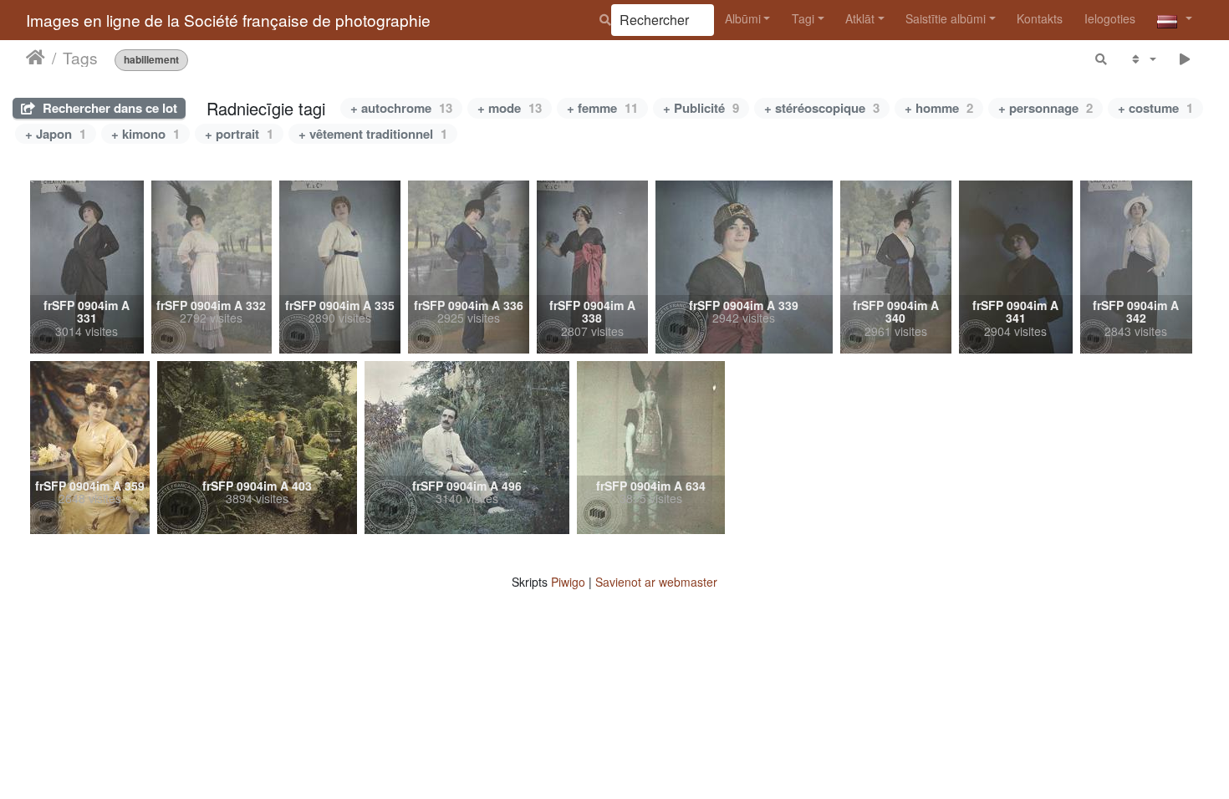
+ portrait (239, 134)
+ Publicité (701, 108)
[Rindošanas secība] (1142, 59)
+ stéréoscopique (822, 108)
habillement (151, 59)
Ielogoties (1109, 18)
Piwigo (568, 581)
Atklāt (860, 18)
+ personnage (1045, 108)
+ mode (509, 108)
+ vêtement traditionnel (372, 134)
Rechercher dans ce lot (108, 108)
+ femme (602, 108)
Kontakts (1040, 18)
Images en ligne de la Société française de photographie (228, 19)
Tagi (803, 18)
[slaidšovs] (1185, 59)
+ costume (1155, 108)
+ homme (939, 108)
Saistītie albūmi (945, 18)
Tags (80, 57)
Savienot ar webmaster (656, 581)
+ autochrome (401, 108)
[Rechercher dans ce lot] (1102, 59)
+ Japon (55, 134)
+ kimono (145, 134)
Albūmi (743, 18)
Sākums (35, 57)
